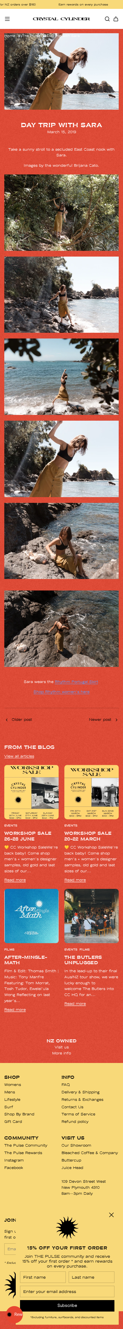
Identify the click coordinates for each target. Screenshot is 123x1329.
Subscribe (67, 1306)
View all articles (19, 756)
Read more (15, 880)
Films (9, 949)
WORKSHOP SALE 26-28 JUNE (27, 835)
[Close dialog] (111, 1215)
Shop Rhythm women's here (61, 692)
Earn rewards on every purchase (56, 4)
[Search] (107, 19)
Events (10, 825)
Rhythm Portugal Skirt (76, 682)
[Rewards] (14, 1314)
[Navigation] (7, 19)
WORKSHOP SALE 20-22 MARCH (88, 835)
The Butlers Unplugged (83, 959)
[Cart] (116, 19)
